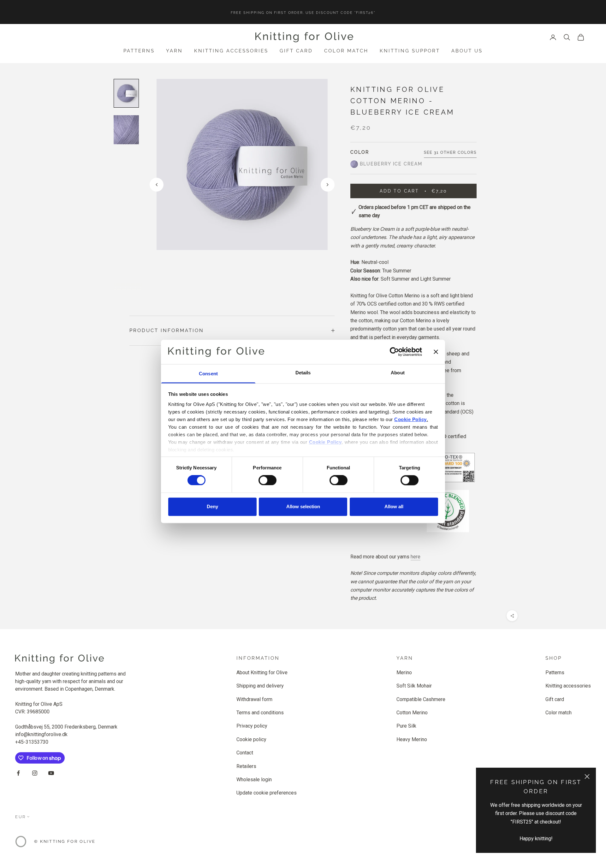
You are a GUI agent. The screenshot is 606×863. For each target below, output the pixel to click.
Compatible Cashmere (420, 699)
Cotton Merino (412, 713)
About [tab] (398, 372)
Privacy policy (251, 726)
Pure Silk (406, 726)
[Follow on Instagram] (35, 773)
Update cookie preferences (266, 793)
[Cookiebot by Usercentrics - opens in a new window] (394, 352)
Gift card (296, 51)
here (415, 557)
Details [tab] (303, 372)
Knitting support (410, 51)
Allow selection (303, 506)
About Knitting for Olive (262, 673)
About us (467, 51)
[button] (328, 185)
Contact (244, 753)
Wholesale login (254, 780)
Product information (166, 330)
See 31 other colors (450, 152)
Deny (212, 506)
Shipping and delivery (260, 686)
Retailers (246, 766)
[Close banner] (436, 352)
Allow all (393, 506)
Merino (404, 673)
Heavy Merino (411, 739)
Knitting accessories (231, 51)
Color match (346, 51)
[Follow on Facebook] (18, 773)
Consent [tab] (208, 373)
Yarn (174, 51)
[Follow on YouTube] (51, 773)
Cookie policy (251, 739)
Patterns (139, 51)
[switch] (267, 480)
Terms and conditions (260, 713)
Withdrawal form (254, 699)
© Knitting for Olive (65, 841)
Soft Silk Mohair (414, 686)
